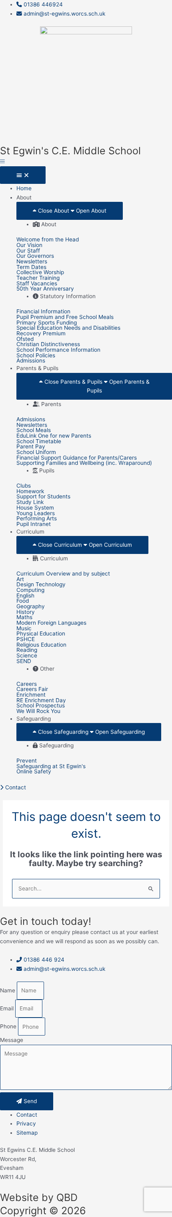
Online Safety (33, 772)
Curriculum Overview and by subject (63, 574)
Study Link (30, 502)
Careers (26, 684)
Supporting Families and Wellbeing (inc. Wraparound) (84, 463)
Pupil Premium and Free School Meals (65, 317)
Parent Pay (30, 447)
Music (24, 628)
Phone (9, 1027)
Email (7, 1008)
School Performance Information (58, 350)
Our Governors (35, 256)
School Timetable (38, 441)
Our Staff (28, 251)
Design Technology (41, 585)
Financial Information (43, 312)
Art (20, 579)
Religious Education (41, 645)
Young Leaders (35, 513)
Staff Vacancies (36, 284)
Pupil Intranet (33, 524)
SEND (23, 661)
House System (35, 508)
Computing (30, 590)
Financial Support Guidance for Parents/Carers (76, 458)
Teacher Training (38, 278)
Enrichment (31, 695)
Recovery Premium (41, 334)
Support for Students (43, 497)
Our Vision (29, 245)
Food (22, 601)
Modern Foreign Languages (51, 623)
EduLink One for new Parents (53, 436)
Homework (30, 491)
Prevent (26, 761)
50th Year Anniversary (45, 289)
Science (26, 656)
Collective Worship (40, 272)
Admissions (30, 361)
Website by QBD (39, 1197)
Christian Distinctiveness (48, 344)
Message (11, 1040)
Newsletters (31, 262)
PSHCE (25, 639)
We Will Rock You (38, 711)
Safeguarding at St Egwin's (51, 766)
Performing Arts (36, 519)
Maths (24, 617)
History (25, 612)
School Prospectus (40, 706)
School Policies (35, 356)
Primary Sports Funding (46, 323)
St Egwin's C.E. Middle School (70, 151)
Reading (26, 650)
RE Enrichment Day (41, 700)
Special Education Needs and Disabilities (68, 328)
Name (8, 990)
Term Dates (31, 267)
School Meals (33, 430)
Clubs (23, 486)
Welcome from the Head (47, 240)
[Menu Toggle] (23, 175)
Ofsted (25, 339)
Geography (30, 606)
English (25, 596)
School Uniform (36, 452)
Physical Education (40, 634)
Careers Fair (32, 689)
